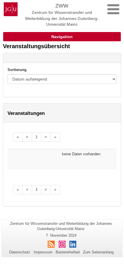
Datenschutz (19, 252)
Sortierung (17, 70)
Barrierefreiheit (68, 252)
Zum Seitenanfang (98, 252)
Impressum (43, 252)
